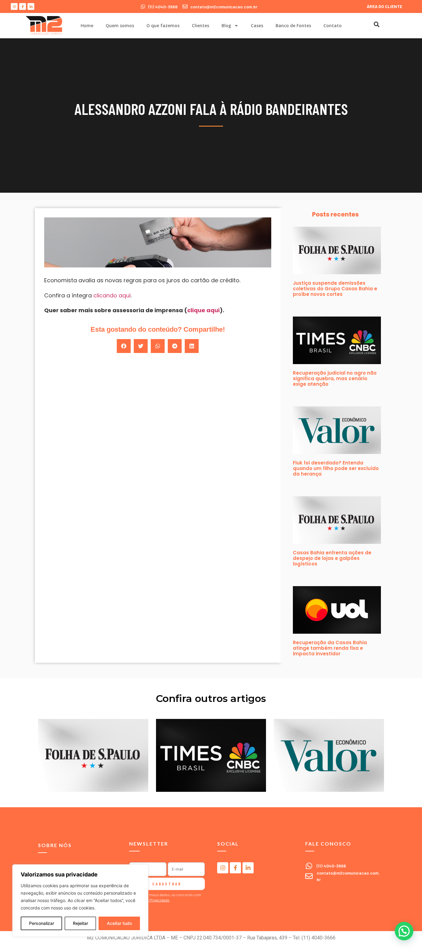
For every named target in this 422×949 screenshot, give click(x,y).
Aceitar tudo (119, 923)
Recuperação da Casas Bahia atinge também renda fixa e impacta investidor (330, 648)
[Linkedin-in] (30, 6)
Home (87, 25)
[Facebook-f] (22, 6)
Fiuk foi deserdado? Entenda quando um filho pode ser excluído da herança (336, 468)
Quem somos (120, 25)
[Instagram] (14, 6)
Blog (226, 25)
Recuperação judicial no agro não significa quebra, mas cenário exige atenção (335, 378)
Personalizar (41, 923)
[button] (376, 24)
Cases (257, 25)
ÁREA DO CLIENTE (384, 6)
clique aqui (203, 310)
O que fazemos (162, 25)
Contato (332, 25)
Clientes (200, 25)
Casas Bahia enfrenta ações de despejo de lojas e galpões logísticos (332, 558)
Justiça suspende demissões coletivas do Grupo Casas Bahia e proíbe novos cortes (335, 288)
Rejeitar (80, 923)
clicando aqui (112, 295)
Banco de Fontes (293, 25)
